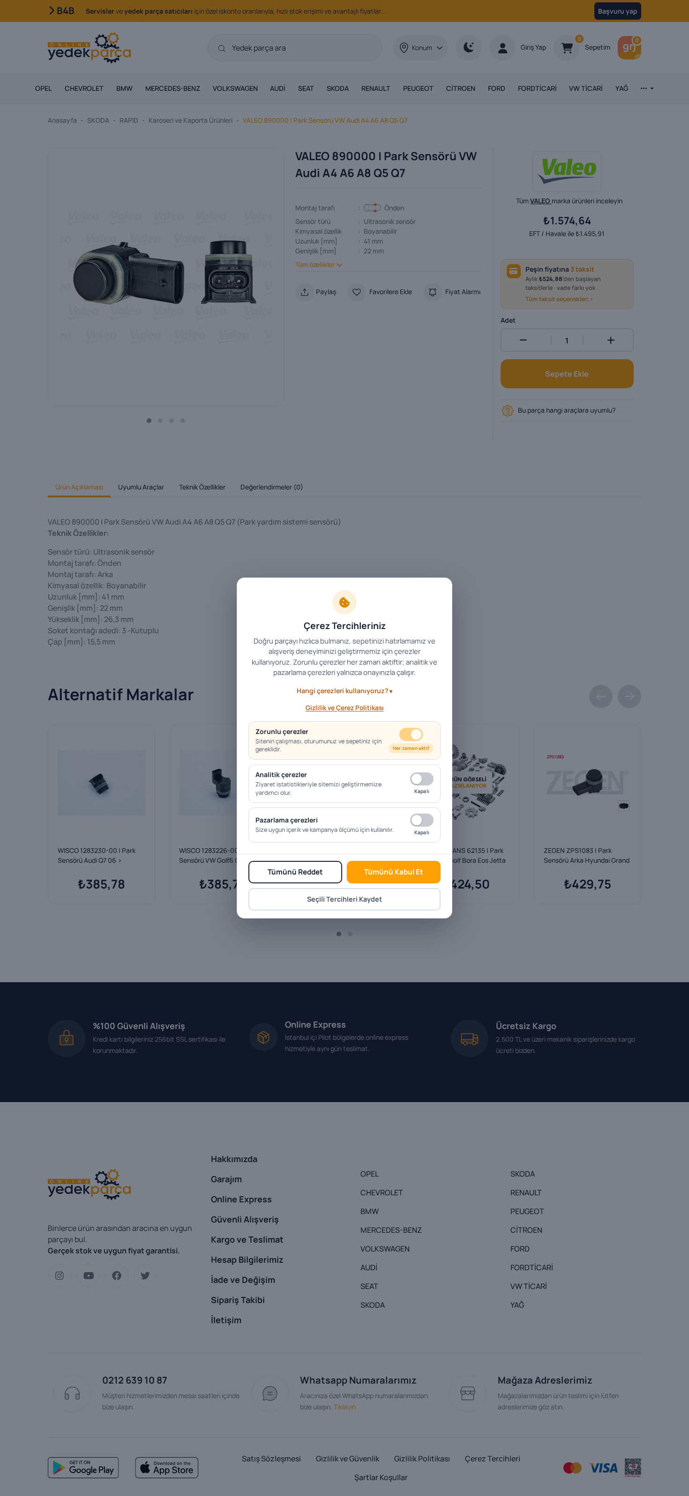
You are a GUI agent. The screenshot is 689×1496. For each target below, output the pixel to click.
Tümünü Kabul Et (393, 872)
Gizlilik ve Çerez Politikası (345, 708)
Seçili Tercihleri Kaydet (344, 899)
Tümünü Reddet (295, 872)
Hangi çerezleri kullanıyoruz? (343, 690)
